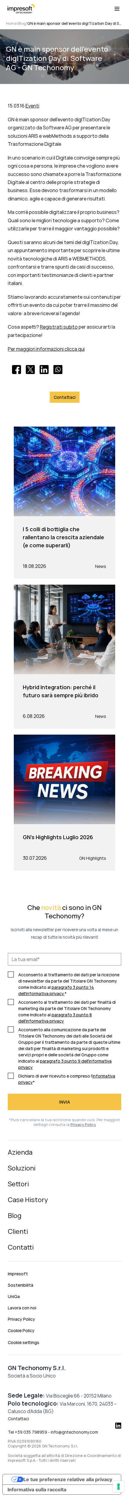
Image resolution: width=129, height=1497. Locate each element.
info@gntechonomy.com (74, 1432)
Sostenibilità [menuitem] (20, 1285)
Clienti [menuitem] (18, 1231)
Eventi (32, 105)
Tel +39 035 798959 (27, 1432)
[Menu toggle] (117, 9)
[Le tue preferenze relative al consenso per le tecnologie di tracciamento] (118, 1486)
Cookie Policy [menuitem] (21, 1330)
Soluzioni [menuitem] (21, 1168)
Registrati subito (59, 327)
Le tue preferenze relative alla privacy (67, 1479)
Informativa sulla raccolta (37, 1490)
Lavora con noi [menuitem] (22, 1308)
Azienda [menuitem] (20, 1152)
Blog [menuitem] (14, 1215)
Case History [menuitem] (28, 1199)
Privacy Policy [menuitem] (21, 1319)
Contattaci (18, 1418)
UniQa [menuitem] (14, 1296)
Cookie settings (23, 1342)
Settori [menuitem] (18, 1183)
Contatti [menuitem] (21, 1247)
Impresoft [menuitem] (18, 1274)
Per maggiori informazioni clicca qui (46, 349)
